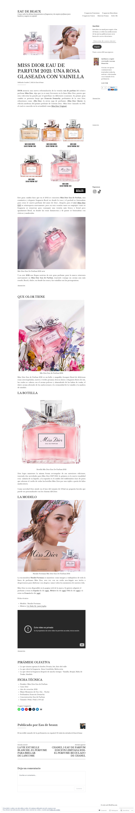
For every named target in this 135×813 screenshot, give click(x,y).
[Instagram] (94, 191)
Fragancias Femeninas (92, 13)
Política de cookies (55, 810)
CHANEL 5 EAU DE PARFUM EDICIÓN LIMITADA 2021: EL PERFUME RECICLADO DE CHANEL (69, 750)
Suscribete (95, 26)
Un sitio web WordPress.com (109, 805)
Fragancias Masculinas (109, 13)
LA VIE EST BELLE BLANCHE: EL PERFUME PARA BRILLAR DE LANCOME (32, 750)
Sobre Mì (114, 16)
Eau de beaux (40, 82)
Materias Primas (103, 16)
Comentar (79, 788)
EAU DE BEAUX (29, 11)
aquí (38, 593)
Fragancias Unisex (88, 16)
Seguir (97, 47)
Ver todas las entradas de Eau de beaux (69, 733)
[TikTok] (99, 191)
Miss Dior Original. (59, 106)
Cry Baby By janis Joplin (36, 606)
